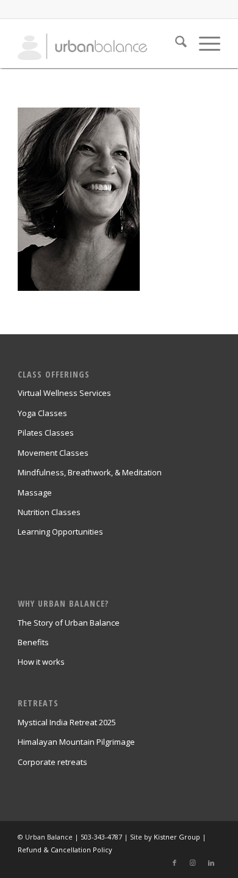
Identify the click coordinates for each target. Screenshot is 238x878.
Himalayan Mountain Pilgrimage (76, 741)
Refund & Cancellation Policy (65, 849)
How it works (41, 661)
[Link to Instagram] (193, 863)
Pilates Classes (46, 432)
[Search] (175, 43)
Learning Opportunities (60, 531)
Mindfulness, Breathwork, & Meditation (90, 472)
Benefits (33, 642)
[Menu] (203, 43)
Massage (35, 492)
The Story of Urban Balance (69, 622)
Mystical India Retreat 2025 (67, 722)
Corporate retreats (52, 761)
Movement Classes (53, 452)
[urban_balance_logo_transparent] (98, 43)
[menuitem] (175, 43)
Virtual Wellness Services (64, 392)
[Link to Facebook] (174, 863)
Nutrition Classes (49, 512)
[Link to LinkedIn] (211, 863)
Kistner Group (177, 836)
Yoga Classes (42, 413)
